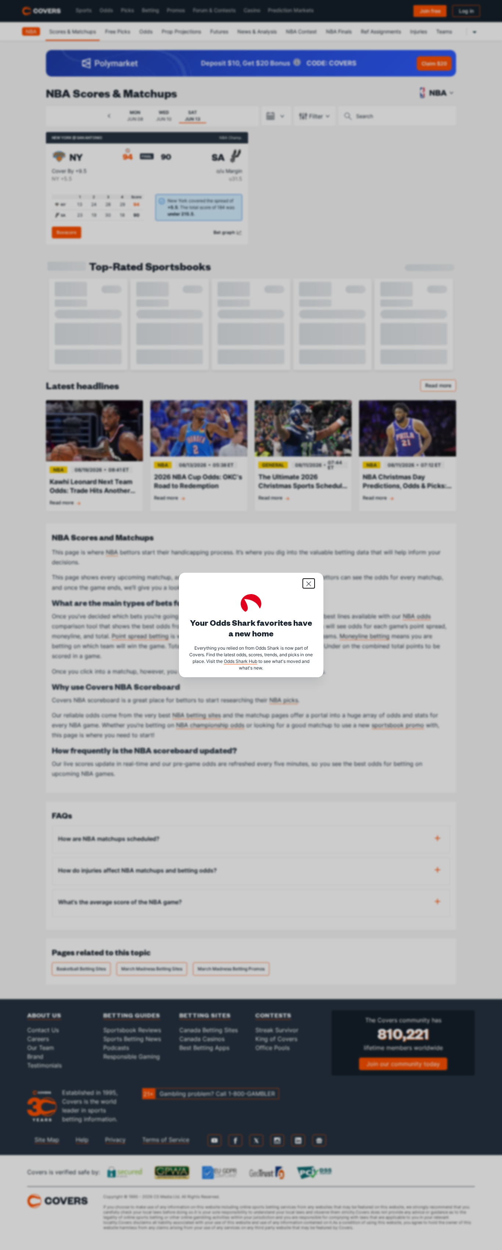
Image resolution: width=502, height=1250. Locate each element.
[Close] (309, 583)
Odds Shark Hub (240, 661)
